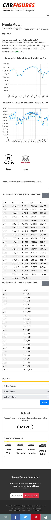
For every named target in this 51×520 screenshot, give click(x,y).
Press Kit (38, 509)
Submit (45, 402)
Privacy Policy (27, 509)
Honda (25, 169)
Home (18, 29)
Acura (8, 169)
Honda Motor (12, 25)
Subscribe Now (31, 495)
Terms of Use (14, 509)
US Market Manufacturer (30, 29)
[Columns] (47, 195)
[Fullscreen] (43, 195)
